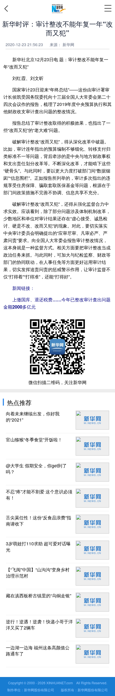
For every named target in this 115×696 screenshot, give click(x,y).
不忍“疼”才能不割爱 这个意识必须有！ (39, 495)
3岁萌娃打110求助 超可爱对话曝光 (38, 547)
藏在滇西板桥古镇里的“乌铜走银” (38, 596)
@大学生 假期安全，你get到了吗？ (36, 469)
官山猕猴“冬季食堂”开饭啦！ (34, 440)
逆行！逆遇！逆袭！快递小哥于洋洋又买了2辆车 (39, 625)
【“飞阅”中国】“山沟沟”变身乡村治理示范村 (38, 573)
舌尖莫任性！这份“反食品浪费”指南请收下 (38, 521)
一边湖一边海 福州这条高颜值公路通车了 (38, 651)
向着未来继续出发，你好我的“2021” (32, 417)
